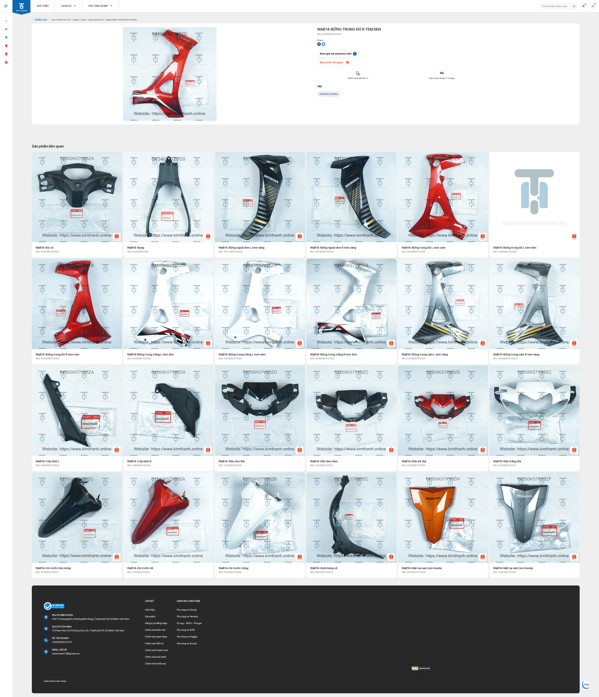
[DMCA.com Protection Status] (421, 668)
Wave (83, 20)
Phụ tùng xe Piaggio (187, 636)
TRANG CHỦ (40, 20)
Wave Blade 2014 (96, 20)
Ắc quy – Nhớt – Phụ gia (189, 623)
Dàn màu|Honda (329, 94)
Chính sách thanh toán (156, 650)
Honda (75, 20)
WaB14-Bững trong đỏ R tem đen (121, 20)
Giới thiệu (43, 6)
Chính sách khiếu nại (155, 663)
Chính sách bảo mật (155, 629)
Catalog (66, 6)
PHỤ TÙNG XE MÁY (98, 6)
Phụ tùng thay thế (61, 20)
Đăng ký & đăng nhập (156, 623)
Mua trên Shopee (331, 62)
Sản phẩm (150, 616)
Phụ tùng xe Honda (187, 609)
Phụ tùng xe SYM (186, 629)
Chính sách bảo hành (155, 656)
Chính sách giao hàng (156, 636)
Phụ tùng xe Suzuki (187, 643)
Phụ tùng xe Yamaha (187, 616)
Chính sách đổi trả (154, 643)
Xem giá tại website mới (336, 53)
